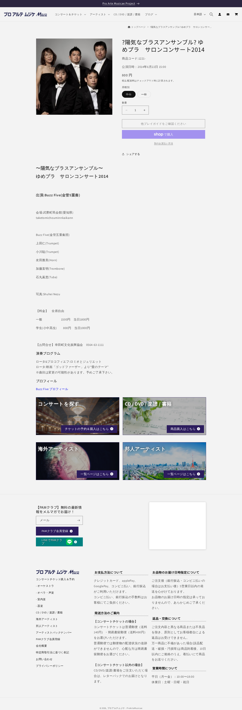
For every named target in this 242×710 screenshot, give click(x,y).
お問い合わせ (44, 659)
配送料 (130, 80)
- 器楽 (39, 606)
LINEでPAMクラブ (52, 541)
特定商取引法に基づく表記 (52, 652)
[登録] (78, 520)
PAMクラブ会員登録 (55, 531)
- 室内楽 (41, 599)
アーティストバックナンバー (54, 632)
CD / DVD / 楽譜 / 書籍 (49, 612)
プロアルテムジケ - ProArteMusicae (125, 708)
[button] (70, 14)
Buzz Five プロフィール (52, 389)
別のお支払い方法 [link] (163, 143)
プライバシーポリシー (50, 665)
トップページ (138, 27)
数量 (124, 102)
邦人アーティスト (47, 626)
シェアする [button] (133, 154)
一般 (145, 95)
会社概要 (41, 645)
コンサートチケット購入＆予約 (55, 579)
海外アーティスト (47, 619)
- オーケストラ (45, 586)
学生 (130, 95)
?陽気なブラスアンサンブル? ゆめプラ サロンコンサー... (181, 27)
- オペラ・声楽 (45, 592)
